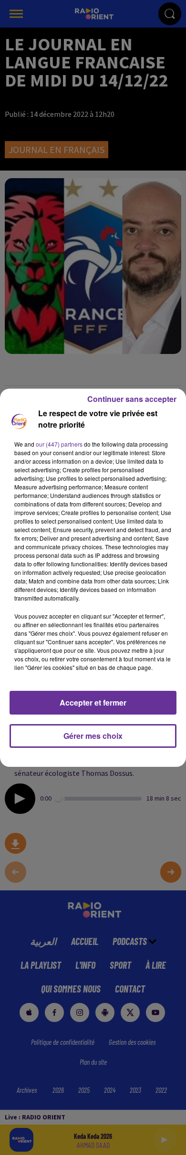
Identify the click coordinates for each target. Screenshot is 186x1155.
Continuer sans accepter (131, 398)
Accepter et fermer (93, 702)
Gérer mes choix (93, 735)
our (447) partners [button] (59, 444)
